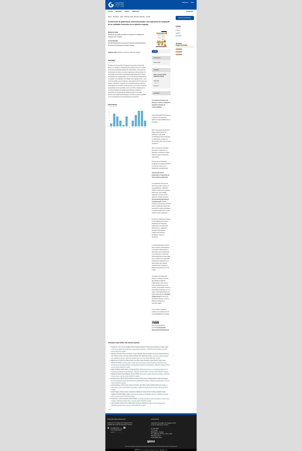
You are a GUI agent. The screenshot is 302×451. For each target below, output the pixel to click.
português (178, 35)
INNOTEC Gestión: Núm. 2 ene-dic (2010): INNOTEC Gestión (143, 358)
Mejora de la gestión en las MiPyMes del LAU (144, 394)
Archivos (119, 11)
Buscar (190, 11)
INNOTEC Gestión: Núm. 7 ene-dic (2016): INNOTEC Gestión (151, 371)
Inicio (110, 16)
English (178, 30)
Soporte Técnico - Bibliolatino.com (158, 450)
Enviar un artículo (184, 18)
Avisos (127, 11)
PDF (155, 51)
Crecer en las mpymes (158, 403)
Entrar (192, 2)
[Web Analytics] (137, 450)
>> (109, 409)
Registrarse (185, 2)
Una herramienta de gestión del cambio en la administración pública (130, 380)
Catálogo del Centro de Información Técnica (119, 424)
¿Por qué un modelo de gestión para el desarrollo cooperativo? (129, 349)
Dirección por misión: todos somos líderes (151, 374)
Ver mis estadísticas (145, 450)
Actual (110, 11)
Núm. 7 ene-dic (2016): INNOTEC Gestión (132, 16)
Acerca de (135, 11)
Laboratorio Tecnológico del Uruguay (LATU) (119, 423)
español (178, 33)
